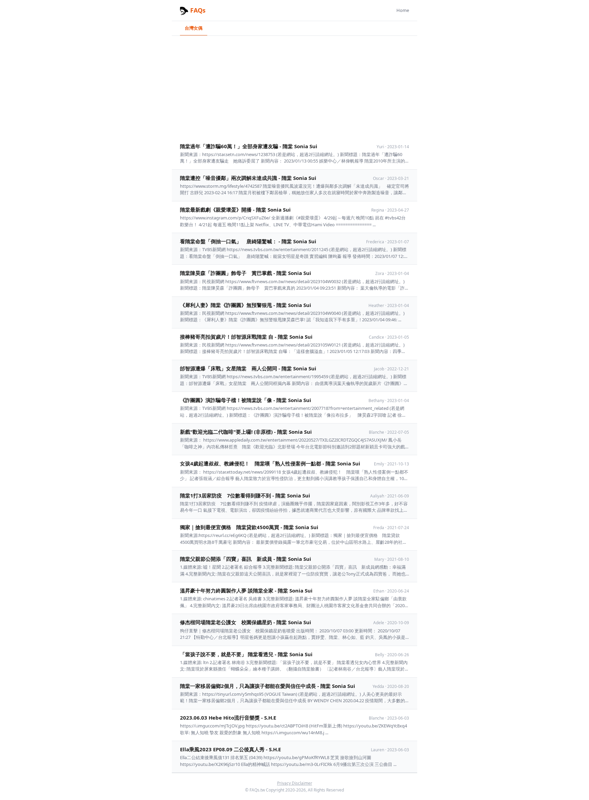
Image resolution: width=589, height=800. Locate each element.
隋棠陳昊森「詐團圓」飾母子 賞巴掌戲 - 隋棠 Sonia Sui (245, 273)
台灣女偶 (193, 28)
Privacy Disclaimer (294, 783)
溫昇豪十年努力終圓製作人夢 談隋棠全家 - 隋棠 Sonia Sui (246, 590)
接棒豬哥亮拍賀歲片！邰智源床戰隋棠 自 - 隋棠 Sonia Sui (246, 336)
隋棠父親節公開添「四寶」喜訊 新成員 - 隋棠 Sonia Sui (245, 558)
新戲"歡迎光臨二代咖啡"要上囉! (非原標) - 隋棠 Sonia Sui (246, 431)
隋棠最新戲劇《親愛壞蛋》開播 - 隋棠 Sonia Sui (235, 209)
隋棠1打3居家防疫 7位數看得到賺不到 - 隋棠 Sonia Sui (245, 495)
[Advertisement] (294, 87)
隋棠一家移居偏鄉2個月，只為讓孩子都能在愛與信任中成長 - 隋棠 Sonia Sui (267, 685)
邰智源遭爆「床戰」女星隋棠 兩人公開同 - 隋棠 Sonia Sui (248, 368)
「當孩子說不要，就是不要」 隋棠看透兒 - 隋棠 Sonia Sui (246, 654)
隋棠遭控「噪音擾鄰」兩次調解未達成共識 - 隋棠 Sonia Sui (248, 177)
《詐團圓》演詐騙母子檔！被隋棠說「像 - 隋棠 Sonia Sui (245, 400)
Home (402, 10)
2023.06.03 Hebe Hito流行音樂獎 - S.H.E (228, 717)
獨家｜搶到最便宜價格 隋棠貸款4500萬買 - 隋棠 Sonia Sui (249, 527)
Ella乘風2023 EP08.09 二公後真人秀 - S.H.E (230, 749)
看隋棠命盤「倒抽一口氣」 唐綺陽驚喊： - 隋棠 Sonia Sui (248, 241)
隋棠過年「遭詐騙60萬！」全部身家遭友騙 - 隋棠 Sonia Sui (248, 146)
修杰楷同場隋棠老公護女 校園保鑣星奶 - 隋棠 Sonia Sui (245, 622)
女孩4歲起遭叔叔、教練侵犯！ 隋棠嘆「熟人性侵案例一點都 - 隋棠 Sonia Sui (270, 463)
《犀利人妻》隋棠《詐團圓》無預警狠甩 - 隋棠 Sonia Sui (245, 305)
